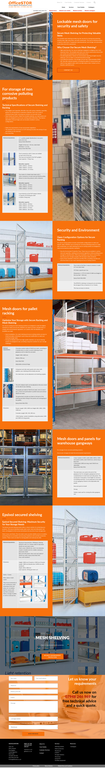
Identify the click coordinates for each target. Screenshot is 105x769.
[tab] (40, 10)
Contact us (68, 70)
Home (63, 7)
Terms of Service (48, 766)
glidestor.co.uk (28, 751)
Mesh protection (59, 748)
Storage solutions (59, 754)
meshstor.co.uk (28, 749)
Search (95, 2)
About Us (59, 2)
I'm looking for (12, 714)
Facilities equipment (60, 760)
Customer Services (79, 2)
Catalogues (91, 7)
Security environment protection (52, 656)
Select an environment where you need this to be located (24, 723)
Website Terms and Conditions (65, 766)
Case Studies (68, 2)
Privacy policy (36, 766)
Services (71, 7)
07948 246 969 (78, 697)
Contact (89, 2)
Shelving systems (59, 746)
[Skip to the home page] (20, 4)
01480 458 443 (14, 755)
